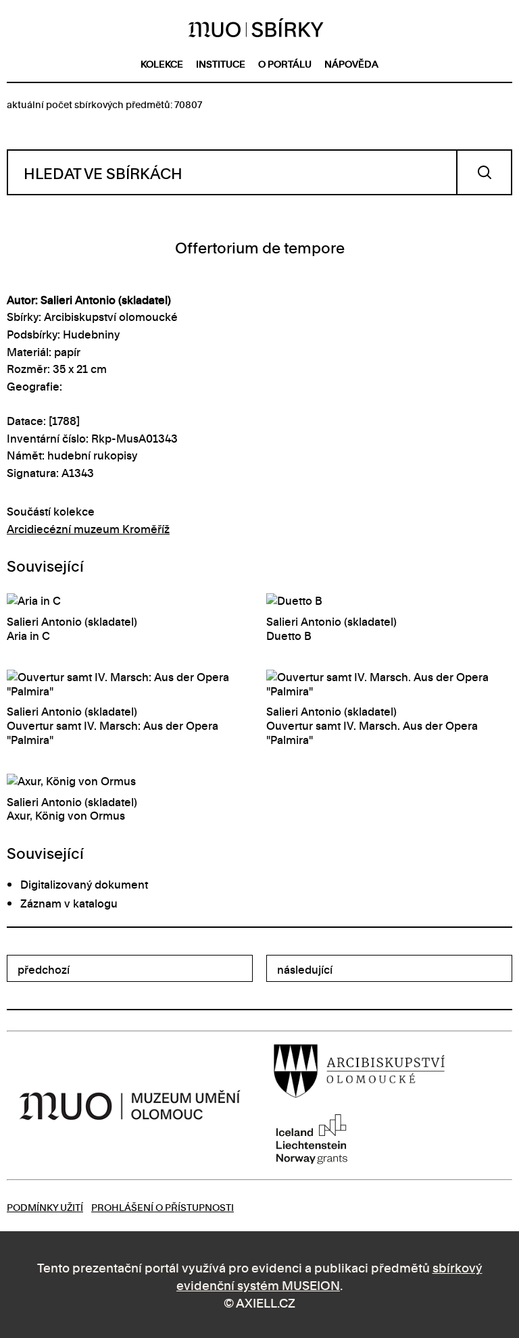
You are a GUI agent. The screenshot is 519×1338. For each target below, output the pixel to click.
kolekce (162, 63)
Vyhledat (484, 172)
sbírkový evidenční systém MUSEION (329, 1275)
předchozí (44, 969)
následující (304, 969)
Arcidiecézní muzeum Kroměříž (88, 528)
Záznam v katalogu (69, 902)
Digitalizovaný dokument (84, 883)
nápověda (351, 63)
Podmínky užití (45, 1206)
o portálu (285, 63)
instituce (220, 63)
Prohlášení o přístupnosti (162, 1206)
